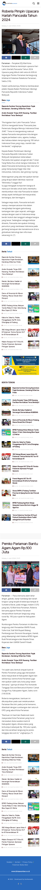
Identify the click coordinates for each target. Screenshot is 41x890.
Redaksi (9, 862)
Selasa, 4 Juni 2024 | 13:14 (11, 26)
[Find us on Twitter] (21, 884)
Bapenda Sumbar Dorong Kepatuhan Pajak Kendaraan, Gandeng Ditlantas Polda (12, 259)
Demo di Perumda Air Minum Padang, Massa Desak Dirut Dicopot (12, 295)
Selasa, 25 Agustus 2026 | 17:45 (13, 289)
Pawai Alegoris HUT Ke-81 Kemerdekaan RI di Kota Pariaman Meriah (25, 481)
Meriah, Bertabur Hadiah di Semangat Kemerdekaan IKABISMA (11, 283)
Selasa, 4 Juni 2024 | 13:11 (11, 558)
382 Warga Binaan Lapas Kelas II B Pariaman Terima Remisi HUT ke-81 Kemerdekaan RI (14, 332)
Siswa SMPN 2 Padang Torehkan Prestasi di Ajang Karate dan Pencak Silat (26, 493)
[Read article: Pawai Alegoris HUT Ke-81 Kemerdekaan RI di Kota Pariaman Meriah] (6, 481)
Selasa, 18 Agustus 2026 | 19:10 (23, 486)
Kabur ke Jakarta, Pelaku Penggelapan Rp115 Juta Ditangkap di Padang (11, 320)
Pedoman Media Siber (20, 865)
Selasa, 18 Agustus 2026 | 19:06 (23, 498)
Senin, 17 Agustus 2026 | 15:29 (23, 510)
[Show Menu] (38, 3)
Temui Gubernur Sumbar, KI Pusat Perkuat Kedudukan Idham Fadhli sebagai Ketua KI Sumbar (25, 517)
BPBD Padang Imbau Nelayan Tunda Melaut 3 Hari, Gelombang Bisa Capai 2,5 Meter (14, 307)
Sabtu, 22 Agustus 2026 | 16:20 (12, 313)
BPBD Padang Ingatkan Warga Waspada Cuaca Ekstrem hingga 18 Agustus (25, 505)
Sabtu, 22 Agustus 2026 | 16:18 (12, 325)
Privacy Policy (27, 862)
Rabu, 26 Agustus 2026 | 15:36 (12, 265)
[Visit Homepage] (10, 3)
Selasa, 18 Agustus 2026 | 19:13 (12, 337)
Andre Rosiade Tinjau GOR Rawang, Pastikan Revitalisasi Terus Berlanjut (13, 271)
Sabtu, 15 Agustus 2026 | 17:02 (23, 522)
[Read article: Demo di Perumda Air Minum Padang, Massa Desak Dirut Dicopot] (33, 296)
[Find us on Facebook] (18, 884)
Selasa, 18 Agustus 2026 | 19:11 (12, 349)
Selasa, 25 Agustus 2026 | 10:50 (13, 301)
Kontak (17, 862)
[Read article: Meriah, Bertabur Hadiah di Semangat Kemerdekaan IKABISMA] (33, 284)
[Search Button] (34, 3)
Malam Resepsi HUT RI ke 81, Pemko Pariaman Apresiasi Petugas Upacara (12, 344)
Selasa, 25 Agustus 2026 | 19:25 (13, 277)
